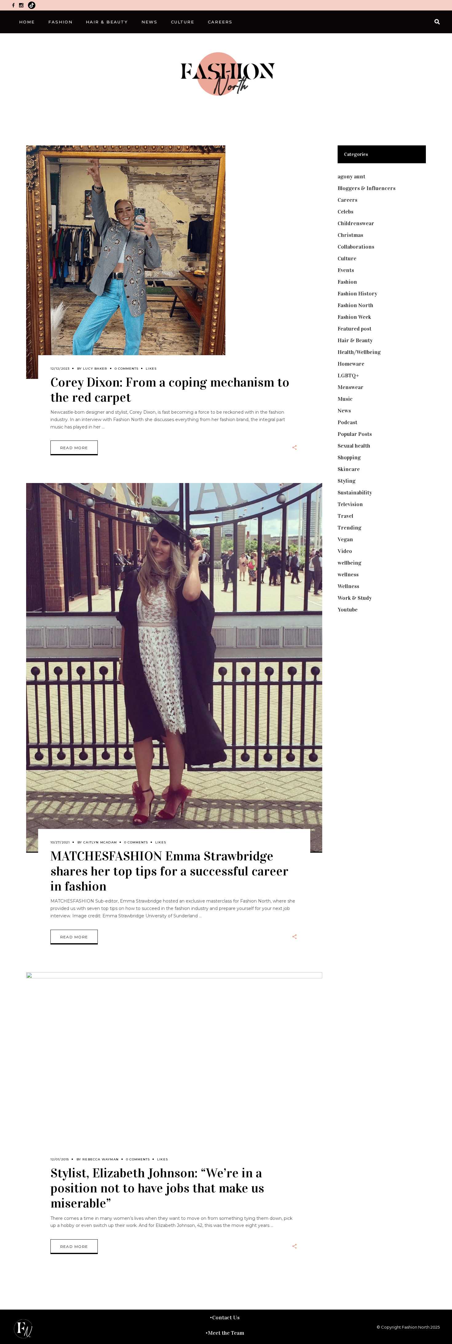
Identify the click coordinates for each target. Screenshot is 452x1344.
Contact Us (226, 1317)
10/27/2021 (60, 842)
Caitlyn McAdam (100, 842)
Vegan (345, 539)
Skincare (349, 469)
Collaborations (356, 246)
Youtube (348, 609)
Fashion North (355, 305)
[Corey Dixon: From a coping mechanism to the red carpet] (125, 262)
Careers (347, 200)
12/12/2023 (60, 369)
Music (345, 399)
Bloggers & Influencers (366, 188)
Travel (345, 516)
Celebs (345, 211)
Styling (346, 480)
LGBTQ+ (348, 375)
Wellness (348, 586)
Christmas (350, 235)
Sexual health (354, 445)
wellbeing (349, 562)
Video (345, 551)
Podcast (347, 422)
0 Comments (126, 369)
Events (346, 270)
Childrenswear (356, 223)
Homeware (351, 363)
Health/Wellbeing (359, 352)
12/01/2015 (59, 1159)
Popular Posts (355, 434)
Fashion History (357, 293)
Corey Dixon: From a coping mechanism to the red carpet (169, 389)
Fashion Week (354, 317)
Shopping (349, 457)
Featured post (354, 328)
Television (350, 504)
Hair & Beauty (355, 340)
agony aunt (351, 176)
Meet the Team (226, 1333)
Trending (349, 527)
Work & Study (355, 598)
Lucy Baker (95, 369)
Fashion (347, 281)
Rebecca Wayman (100, 1159)
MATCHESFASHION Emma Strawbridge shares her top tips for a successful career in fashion (169, 871)
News (344, 410)
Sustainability (355, 492)
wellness (348, 574)
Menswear (350, 387)
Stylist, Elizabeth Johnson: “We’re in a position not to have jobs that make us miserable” (157, 1188)
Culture (347, 258)
